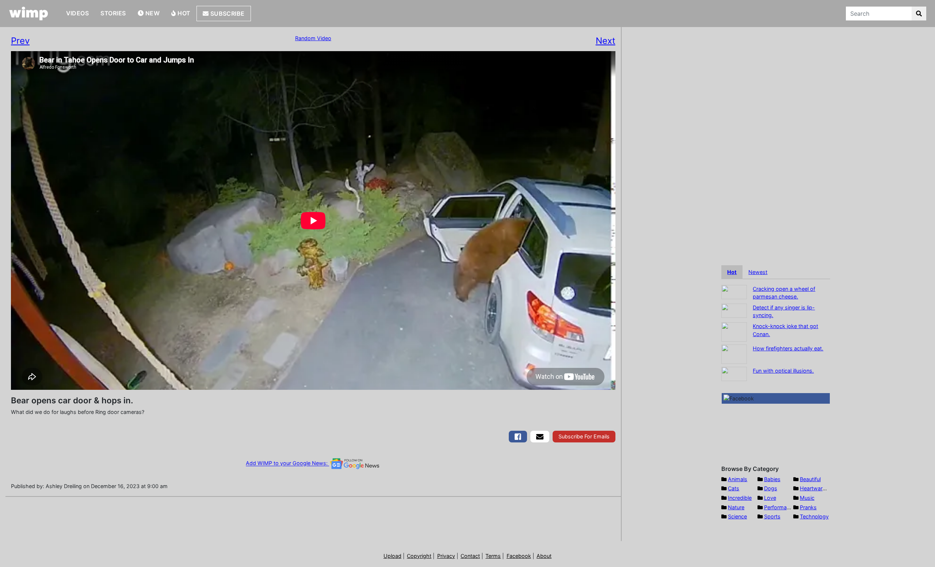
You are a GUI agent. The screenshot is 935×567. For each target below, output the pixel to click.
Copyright (419, 556)
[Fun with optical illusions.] (734, 373)
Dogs (770, 488)
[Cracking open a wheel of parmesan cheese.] (734, 291)
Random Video (313, 38)
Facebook (519, 556)
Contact (470, 556)
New (152, 13)
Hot (183, 13)
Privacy (446, 556)
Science (737, 516)
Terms (493, 556)
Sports (772, 516)
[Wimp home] (29, 13)
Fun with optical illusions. (783, 371)
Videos (77, 13)
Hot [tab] (732, 272)
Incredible (740, 498)
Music (807, 498)
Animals (737, 479)
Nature (736, 507)
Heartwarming (817, 488)
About (544, 556)
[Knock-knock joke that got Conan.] (734, 331)
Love (770, 498)
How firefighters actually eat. (788, 348)
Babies (772, 479)
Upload (392, 556)
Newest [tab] (757, 272)
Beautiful (810, 479)
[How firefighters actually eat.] (734, 353)
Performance (779, 507)
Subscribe (227, 13)
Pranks (808, 507)
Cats (733, 488)
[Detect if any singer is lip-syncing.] (734, 310)
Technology (814, 516)
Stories (113, 13)
